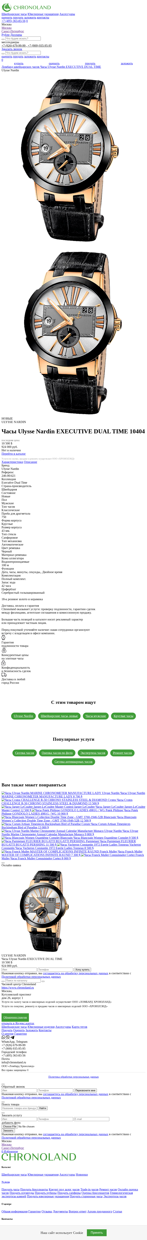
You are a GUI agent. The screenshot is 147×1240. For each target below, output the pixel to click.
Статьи (117, 1211)
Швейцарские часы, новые (59, 716)
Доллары (16, 34)
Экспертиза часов (92, 753)
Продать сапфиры (69, 1193)
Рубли (6, 34)
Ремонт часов (122, 753)
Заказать (8, 1130)
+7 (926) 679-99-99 (14, 45)
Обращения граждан (15, 1017)
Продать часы (11, 1189)
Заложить (31, 1030)
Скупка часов (24, 753)
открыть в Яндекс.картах (18, 1023)
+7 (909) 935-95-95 (40, 45)
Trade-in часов (89, 1189)
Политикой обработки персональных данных (31, 976)
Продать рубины (46, 1193)
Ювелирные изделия (41, 1026)
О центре (8, 1033)
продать (18, 17)
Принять (97, 1232)
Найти (42, 1108)
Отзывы (47, 1211)
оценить (7, 17)
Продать (7, 1030)
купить (18, 63)
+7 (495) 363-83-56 (13, 21)
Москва (6, 27)
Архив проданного (99, 1211)
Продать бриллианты (34, 1189)
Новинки (82, 1174)
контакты (43, 17)
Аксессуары (67, 14)
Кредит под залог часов (64, 1189)
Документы (60, 1211)
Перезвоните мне (85, 1090)
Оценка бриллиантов (95, 1193)
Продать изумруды (22, 1193)
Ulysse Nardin (23, 716)
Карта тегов (79, 1026)
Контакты (45, 1030)
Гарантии (20, 1033)
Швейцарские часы (14, 14)
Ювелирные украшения (43, 14)
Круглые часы (123, 716)
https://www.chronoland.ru (18, 987)
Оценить (19, 1030)
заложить (30, 17)
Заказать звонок (12, 49)
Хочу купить (82, 969)
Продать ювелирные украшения (48, 1196)
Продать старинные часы (86, 1196)
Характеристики (12, 462)
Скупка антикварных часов (73, 761)
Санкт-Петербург (13, 31)
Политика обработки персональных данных (73, 1076)
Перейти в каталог (14, 453)
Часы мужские (96, 716)
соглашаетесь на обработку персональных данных (75, 973)
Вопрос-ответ (78, 1211)
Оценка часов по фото (57, 753)
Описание (30, 462)
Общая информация (15, 1211)
